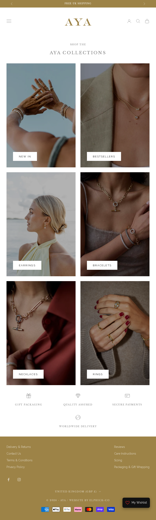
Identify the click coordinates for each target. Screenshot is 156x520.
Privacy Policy (15, 467)
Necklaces (28, 374)
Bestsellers (104, 156)
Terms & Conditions (19, 460)
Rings (98, 374)
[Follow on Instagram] (19, 480)
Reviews (119, 446)
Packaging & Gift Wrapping (132, 467)
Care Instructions (125, 453)
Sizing (118, 460)
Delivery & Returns (18, 446)
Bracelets (102, 265)
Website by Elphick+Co (89, 500)
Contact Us (13, 453)
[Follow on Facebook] (8, 480)
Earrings (27, 265)
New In (25, 156)
